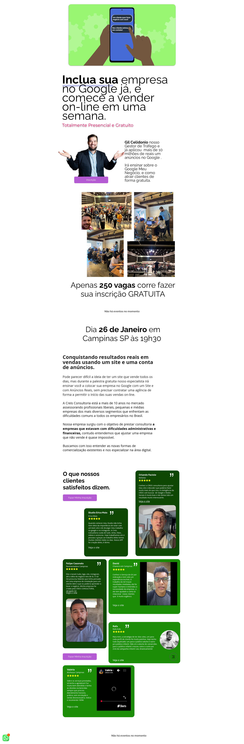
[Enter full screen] (173, 602)
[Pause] (143, 602)
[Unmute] (147, 602)
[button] (172, 63)
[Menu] (173, 657)
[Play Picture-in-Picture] (169, 602)
